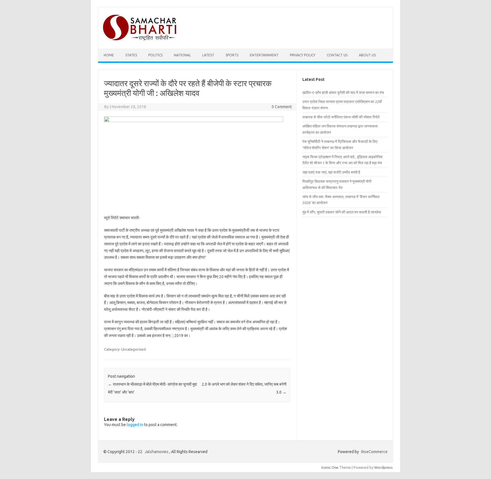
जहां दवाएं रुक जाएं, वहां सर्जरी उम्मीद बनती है (331, 172)
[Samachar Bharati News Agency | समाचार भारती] (139, 39)
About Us (367, 55)
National (182, 55)
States (131, 55)
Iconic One (329, 467)
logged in (135, 424)
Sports (232, 55)
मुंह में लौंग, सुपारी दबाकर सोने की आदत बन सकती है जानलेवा (341, 212)
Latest (208, 55)
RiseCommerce (374, 451)
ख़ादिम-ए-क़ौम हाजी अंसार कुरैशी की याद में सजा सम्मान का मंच (343, 92)
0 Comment (282, 106)
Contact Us (337, 55)
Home (109, 55)
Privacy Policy (302, 55)
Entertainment (264, 55)
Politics (155, 55)
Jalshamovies (156, 451)
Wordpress (383, 467)
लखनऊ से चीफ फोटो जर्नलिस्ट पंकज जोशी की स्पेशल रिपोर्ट (341, 117)
